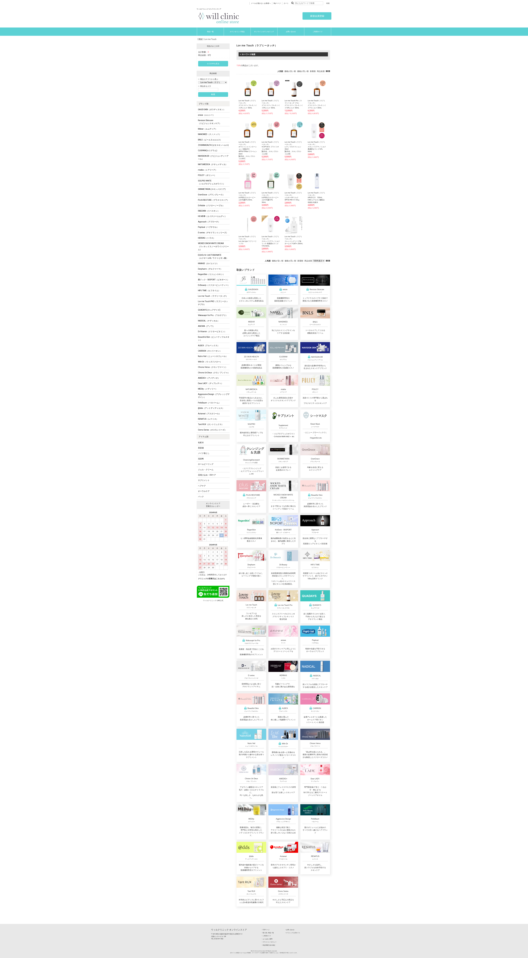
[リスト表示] (329, 71)
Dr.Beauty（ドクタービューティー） (213, 285)
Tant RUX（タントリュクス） (210, 424)
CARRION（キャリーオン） (210, 351)
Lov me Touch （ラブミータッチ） (213, 296)
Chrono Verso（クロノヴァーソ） (212, 367)
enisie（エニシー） (206, 115)
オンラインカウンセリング (264, 32)
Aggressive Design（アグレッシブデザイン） (213, 395)
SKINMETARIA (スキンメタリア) (212, 189)
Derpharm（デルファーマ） (210, 269)
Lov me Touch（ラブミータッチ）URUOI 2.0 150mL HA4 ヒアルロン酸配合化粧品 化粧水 (316, 197)
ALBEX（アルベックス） (208, 345)
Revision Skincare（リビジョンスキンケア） (209, 121)
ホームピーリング (205, 464)
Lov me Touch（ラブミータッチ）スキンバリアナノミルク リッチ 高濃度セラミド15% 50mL (271, 241)
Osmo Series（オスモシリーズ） (212, 430)
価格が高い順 (303, 71)
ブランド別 (203, 104)
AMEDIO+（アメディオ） (209, 378)
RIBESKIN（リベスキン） (208, 211)
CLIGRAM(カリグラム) (207, 150)
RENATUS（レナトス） (208, 419)
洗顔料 (201, 459)
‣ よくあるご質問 (267, 939)
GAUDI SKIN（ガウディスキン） (211, 109)
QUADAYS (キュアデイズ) (209, 310)
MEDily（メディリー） (207, 389)
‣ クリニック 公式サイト (292, 933)
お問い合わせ (291, 32)
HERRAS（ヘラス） (206, 238)
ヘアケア (202, 486)
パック (201, 496)
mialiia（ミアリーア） (207, 170)
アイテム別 (203, 436)
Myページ (277, 3)
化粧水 (201, 442)
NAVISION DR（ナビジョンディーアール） (213, 157)
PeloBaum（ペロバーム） (209, 403)
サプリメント (204, 480)
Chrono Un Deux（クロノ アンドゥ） (214, 373)
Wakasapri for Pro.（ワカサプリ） (212, 315)
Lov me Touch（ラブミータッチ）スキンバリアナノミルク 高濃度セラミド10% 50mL (317, 147)
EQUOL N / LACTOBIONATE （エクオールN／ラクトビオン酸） (213, 256)
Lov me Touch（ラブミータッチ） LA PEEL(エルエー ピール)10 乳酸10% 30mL (270, 197)
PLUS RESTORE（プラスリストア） (213, 200)
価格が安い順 (290, 71)
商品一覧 (210, 32)
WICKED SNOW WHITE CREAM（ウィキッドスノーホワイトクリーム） (213, 246)
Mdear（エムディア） (207, 129)
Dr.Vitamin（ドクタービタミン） (212, 331)
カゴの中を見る (213, 64)
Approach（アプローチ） (209, 222)
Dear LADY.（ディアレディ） (210, 383)
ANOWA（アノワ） (206, 326)
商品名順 (321, 71)
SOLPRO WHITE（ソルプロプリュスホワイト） (211, 182)
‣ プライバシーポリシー (269, 942)
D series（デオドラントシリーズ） (213, 232)
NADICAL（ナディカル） (208, 321)
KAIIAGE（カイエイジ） (208, 263)
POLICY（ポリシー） (207, 175)
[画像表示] (327, 71)
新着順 (313, 71)
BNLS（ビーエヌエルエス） (210, 140)
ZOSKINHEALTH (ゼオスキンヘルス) (213, 145)
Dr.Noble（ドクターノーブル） (211, 205)
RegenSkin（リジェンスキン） (211, 274)
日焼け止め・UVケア (207, 475)
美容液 (201, 448)
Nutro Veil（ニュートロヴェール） (213, 356)
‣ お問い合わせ (289, 929)
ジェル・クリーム (205, 469)
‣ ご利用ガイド (266, 936)
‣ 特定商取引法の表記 (268, 945)
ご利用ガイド (318, 32)
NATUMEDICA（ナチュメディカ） (212, 164)
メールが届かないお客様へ (261, 3)
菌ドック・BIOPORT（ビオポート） (213, 280)
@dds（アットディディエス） (211, 408)
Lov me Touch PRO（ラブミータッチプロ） (213, 302)
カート (286, 3)
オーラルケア (204, 491)
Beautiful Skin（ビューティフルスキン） (213, 338)
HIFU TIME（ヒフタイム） (209, 290)
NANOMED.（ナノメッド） (209, 134)
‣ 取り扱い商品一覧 (268, 933)
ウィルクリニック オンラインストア (229, 929)
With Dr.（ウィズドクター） (210, 362)
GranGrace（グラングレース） (211, 195)
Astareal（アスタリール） (209, 413)
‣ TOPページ (266, 929)
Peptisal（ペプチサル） (208, 227)
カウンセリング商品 (237, 32)
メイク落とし (204, 453)
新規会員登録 (317, 16)
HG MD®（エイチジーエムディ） (212, 216)
